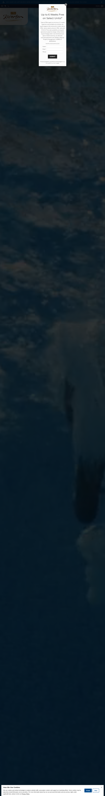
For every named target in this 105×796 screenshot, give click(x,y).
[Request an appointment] (5, 6)
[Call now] (8, 6)
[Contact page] (2, 6)
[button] (101, 2)
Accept (88, 790)
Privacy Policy (25, 794)
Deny (95, 790)
